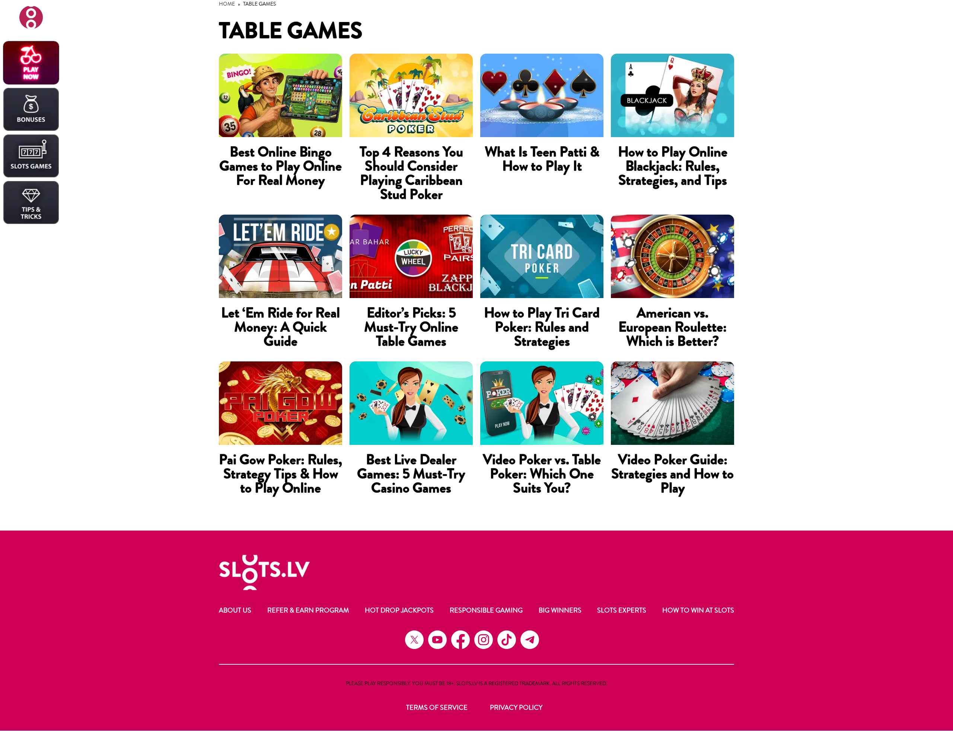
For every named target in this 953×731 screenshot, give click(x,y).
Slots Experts (621, 610)
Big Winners (560, 610)
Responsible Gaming (486, 610)
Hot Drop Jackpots (399, 610)
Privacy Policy (516, 707)
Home (227, 3)
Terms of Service (437, 707)
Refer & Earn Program (308, 610)
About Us (235, 610)
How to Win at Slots (698, 610)
